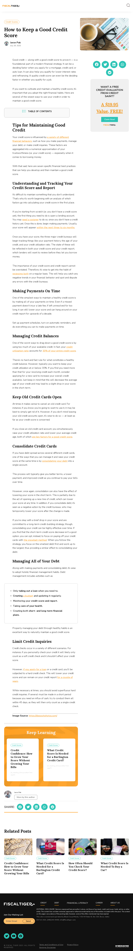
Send (28, 921)
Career (99, 903)
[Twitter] (6, 936)
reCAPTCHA (10, 925)
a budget (28, 595)
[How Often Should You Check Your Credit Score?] (83, 846)
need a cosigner (30, 219)
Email (6, 917)
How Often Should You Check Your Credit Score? (80, 867)
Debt (56, 903)
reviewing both (20, 273)
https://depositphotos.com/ (43, 715)
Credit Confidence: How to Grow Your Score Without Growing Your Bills (21, 759)
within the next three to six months (56, 227)
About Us (115, 903)
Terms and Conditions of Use (51, 945)
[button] (20, 807)
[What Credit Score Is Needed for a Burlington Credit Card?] (50, 846)
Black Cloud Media (71, 917)
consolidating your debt (55, 461)
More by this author (26, 797)
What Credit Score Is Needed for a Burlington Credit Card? (57, 755)
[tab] (127, 6)
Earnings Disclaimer (47, 947)
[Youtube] (13, 936)
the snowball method (35, 540)
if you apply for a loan (34, 669)
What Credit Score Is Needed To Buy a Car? (114, 867)
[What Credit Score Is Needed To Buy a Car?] (115, 846)
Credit (43, 903)
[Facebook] (20, 936)
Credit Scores (12, 22)
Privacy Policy (72, 945)
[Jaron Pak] (6, 43)
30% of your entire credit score (59, 350)
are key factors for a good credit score (52, 436)
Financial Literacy (77, 903)
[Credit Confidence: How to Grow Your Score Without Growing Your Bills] (18, 846)
